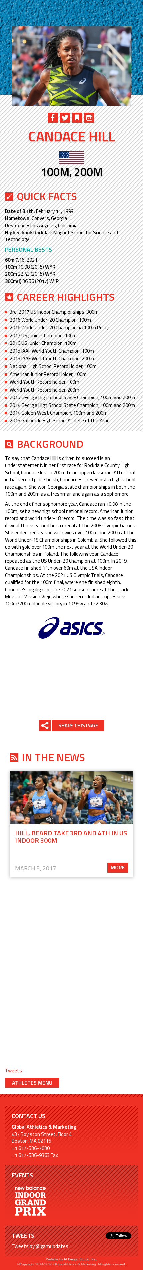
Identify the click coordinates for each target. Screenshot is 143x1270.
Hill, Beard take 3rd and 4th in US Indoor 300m (71, 836)
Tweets (13, 1070)
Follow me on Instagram (89, 118)
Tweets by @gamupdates (40, 1246)
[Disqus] (71, 967)
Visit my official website (77, 118)
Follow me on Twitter (65, 118)
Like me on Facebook (53, 118)
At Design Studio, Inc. (80, 1259)
